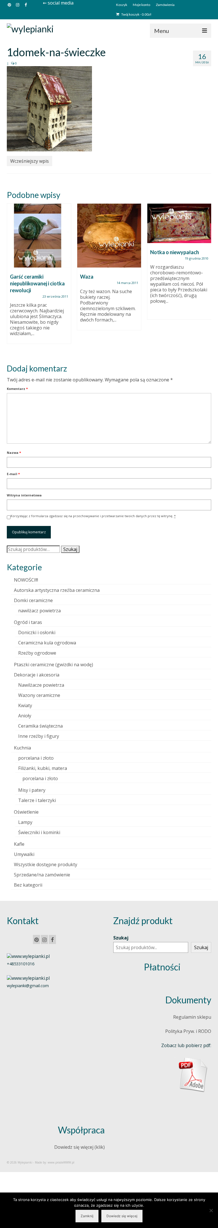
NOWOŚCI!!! (26, 580)
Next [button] (206, 278)
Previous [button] (12, 278)
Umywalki (24, 854)
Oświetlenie (26, 812)
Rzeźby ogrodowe (37, 653)
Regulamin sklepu (192, 1017)
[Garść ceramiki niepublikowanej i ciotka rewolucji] (39, 236)
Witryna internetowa (24, 495)
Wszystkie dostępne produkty (45, 864)
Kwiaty (25, 705)
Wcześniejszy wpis (29, 161)
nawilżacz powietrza (39, 610)
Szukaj (70, 549)
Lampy (25, 822)
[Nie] (211, 1210)
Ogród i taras (28, 622)
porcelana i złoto (36, 758)
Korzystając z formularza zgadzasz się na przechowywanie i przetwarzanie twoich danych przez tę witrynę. (93, 516)
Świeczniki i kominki (39, 832)
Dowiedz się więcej (121, 1216)
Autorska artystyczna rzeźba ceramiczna (57, 590)
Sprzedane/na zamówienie (42, 875)
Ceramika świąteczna (40, 726)
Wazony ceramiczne (39, 695)
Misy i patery (31, 790)
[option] (39, 276)
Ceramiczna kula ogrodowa (47, 643)
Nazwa (14, 452)
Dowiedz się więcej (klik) (79, 1147)
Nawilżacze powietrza (41, 685)
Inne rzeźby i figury (38, 736)
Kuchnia (22, 748)
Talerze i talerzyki (37, 800)
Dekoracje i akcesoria (36, 675)
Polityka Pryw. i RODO (188, 1031)
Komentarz (17, 389)
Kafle (19, 844)
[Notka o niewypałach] (179, 223)
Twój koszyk (136, 14)
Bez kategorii (28, 885)
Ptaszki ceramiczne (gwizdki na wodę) (53, 664)
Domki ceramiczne (33, 600)
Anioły (24, 716)
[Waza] (109, 236)
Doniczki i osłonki (36, 632)
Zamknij (87, 1216)
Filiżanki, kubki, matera (42, 768)
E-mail (13, 474)
